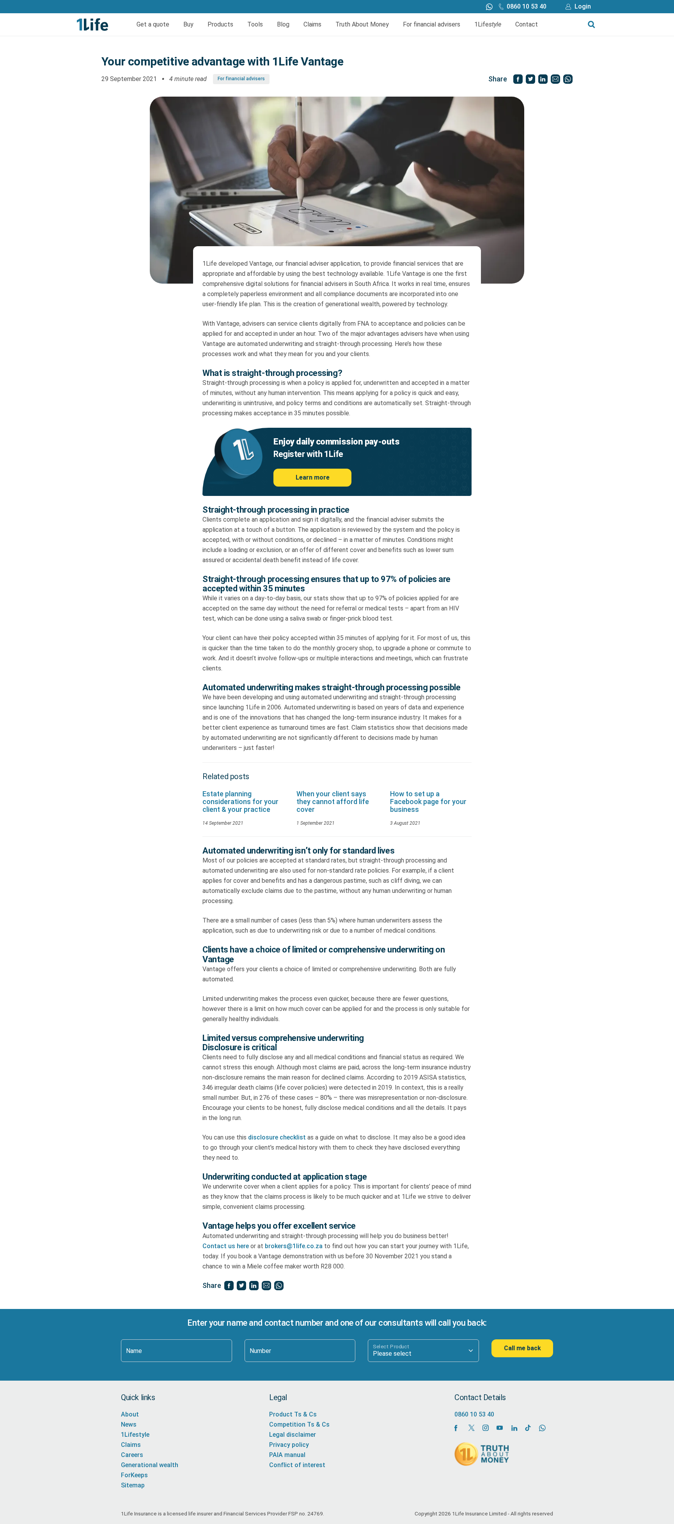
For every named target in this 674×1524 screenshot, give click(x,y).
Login (583, 6)
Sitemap (133, 1485)
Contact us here (225, 1246)
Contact (526, 24)
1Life (487, 24)
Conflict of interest (297, 1465)
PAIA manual (287, 1455)
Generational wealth (149, 1465)
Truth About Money (362, 24)
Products (220, 24)
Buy (188, 24)
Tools (255, 24)
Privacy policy (289, 1444)
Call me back (522, 1348)
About (130, 1414)
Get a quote (153, 24)
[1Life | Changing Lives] (92, 24)
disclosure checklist (277, 1137)
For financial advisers (431, 24)
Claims (312, 24)
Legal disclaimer (292, 1434)
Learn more (313, 477)
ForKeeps (134, 1475)
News (129, 1424)
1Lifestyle (135, 1434)
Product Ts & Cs (293, 1414)
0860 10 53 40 (526, 6)
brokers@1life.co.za (294, 1246)
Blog (283, 24)
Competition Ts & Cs (299, 1424)
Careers (132, 1455)
